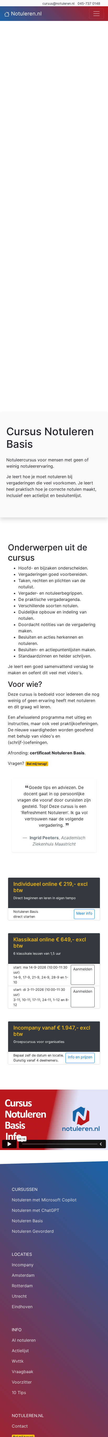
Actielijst (20, 1350)
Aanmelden (82, 969)
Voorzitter (22, 1382)
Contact (20, 1426)
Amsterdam (23, 1275)
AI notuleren (24, 1340)
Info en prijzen (80, 1057)
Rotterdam (22, 1285)
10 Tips (19, 1392)
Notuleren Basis (27, 1220)
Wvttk (18, 1361)
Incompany (23, 1264)
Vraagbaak (22, 1371)
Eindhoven (22, 1306)
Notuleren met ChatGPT (35, 1210)
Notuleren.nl (25, 13)
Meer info (84, 913)
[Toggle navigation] (96, 13)
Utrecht (19, 1296)
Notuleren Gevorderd (33, 1231)
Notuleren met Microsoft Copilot (44, 1199)
